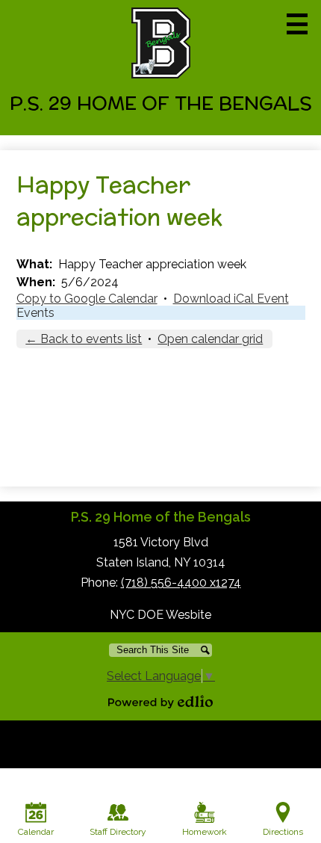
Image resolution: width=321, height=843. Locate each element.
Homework (204, 832)
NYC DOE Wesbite (160, 615)
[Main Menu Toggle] (297, 23)
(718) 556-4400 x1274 (181, 582)
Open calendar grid (210, 339)
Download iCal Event (231, 298)
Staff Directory (118, 832)
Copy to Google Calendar (87, 298)
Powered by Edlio (160, 701)
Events (35, 313)
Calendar (36, 832)
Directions (283, 832)
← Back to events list (83, 339)
